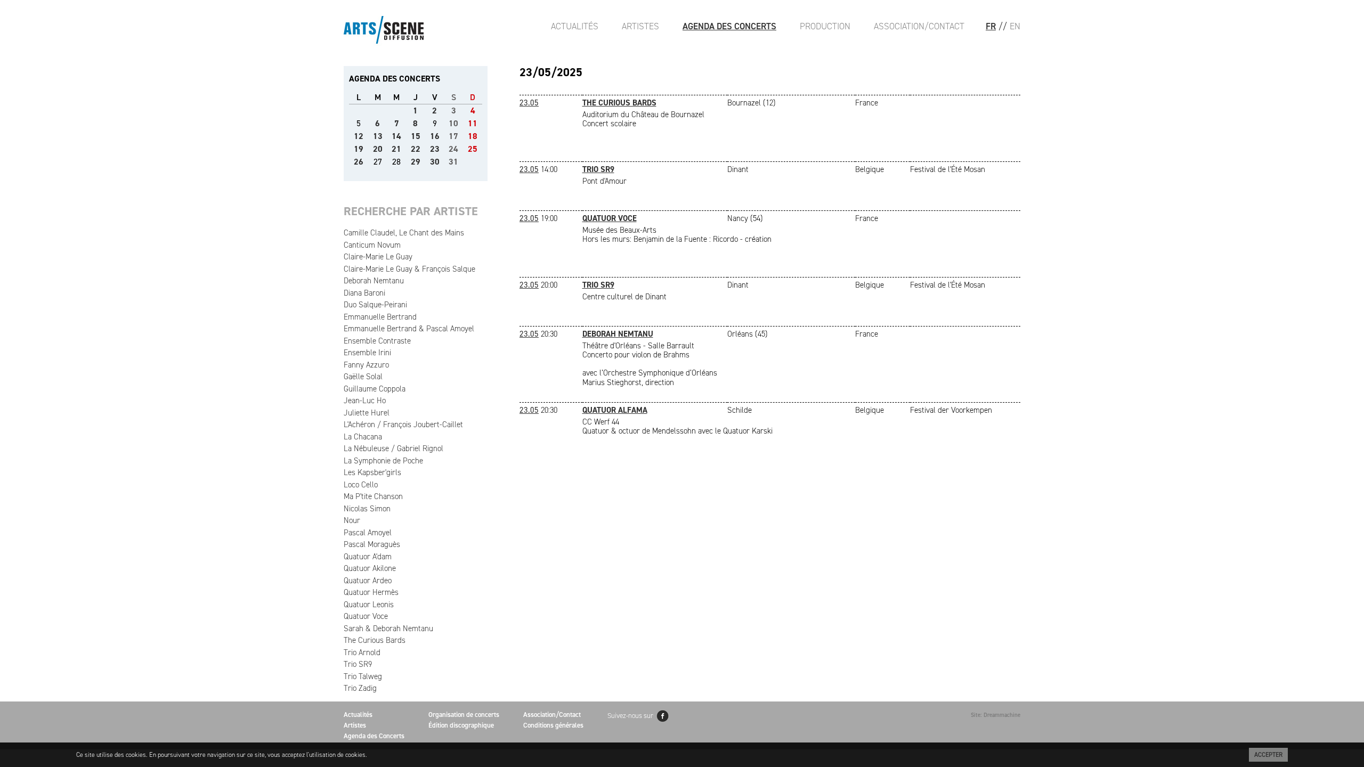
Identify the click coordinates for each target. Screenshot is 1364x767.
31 (453, 161)
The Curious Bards (374, 640)
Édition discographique (461, 725)
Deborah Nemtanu (374, 280)
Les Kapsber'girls (372, 472)
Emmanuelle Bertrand (380, 317)
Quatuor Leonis (369, 604)
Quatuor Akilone (370, 568)
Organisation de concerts (463, 714)
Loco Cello (361, 484)
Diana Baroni (364, 293)
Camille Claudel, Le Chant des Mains (404, 232)
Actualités (574, 26)
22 (415, 148)
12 (358, 136)
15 (415, 136)
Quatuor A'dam (368, 556)
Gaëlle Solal (363, 376)
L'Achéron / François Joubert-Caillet (403, 424)
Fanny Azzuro (366, 365)
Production (825, 26)
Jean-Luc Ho (365, 400)
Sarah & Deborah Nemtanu (388, 628)
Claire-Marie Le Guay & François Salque (409, 269)
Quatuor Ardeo (368, 580)
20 (378, 148)
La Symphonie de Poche (383, 460)
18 (472, 136)
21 (396, 148)
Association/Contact (919, 26)
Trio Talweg (363, 676)
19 (358, 148)
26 (358, 161)
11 (472, 123)
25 (472, 148)
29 (415, 161)
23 (435, 148)
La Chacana (363, 436)
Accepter (1268, 754)
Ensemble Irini (367, 352)
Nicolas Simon (367, 508)
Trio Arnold (362, 652)
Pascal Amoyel (368, 532)
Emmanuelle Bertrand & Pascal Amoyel (409, 328)
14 (396, 136)
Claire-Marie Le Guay (378, 256)
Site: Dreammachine (995, 715)
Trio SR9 (358, 664)
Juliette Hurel (366, 412)
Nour (352, 520)
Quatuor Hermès (371, 592)
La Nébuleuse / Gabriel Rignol (393, 448)
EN (1015, 26)
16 (435, 136)
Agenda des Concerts (729, 26)
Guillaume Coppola (374, 389)
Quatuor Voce (366, 616)
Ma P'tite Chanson (373, 496)
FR (991, 26)
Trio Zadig (360, 688)
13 (378, 136)
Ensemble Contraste (377, 341)
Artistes (640, 26)
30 (435, 161)
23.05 (529, 102)
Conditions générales (553, 725)
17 (453, 136)
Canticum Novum (372, 245)
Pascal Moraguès (372, 544)
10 (453, 123)
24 (453, 148)
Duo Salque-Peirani (375, 304)
